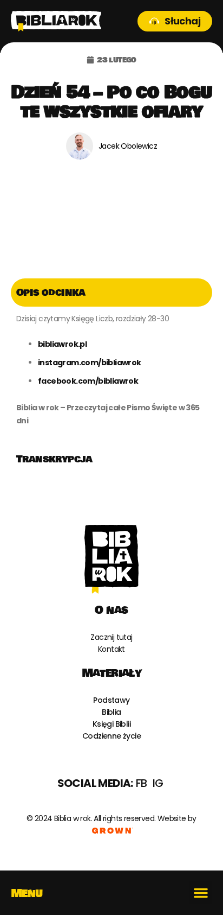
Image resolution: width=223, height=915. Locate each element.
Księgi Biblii (111, 724)
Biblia (111, 712)
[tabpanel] (111, 376)
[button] (200, 892)
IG (158, 783)
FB (141, 783)
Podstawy (111, 700)
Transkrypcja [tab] (54, 459)
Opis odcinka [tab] (51, 292)
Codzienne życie (111, 735)
